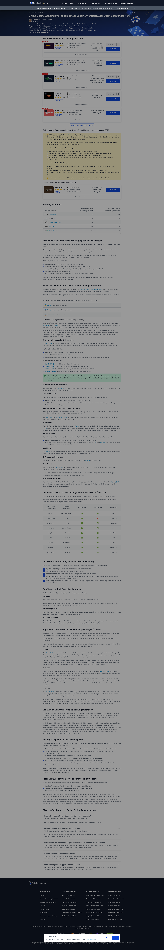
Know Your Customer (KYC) (94, 926)
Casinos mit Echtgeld (93, 899)
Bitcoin (51, 226)
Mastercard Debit (62, 417)
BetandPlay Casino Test (116, 909)
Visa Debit (48, 417)
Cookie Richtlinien (90, 939)
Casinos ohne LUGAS (69, 916)
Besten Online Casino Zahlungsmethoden (51, 8)
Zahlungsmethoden (123, 8)
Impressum (63, 926)
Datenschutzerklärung (38, 926)
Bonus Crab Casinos (92, 919)
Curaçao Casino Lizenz (69, 902)
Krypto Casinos (48, 343)
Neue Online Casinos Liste (94, 906)
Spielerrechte (44, 912)
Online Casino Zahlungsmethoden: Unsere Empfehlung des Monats (90, 8)
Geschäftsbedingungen (76, 926)
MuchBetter (46, 451)
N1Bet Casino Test (114, 906)
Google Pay (57, 325)
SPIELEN (113, 49)
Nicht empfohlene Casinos (48, 916)
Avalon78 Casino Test (115, 919)
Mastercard (50, 315)
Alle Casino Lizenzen (68, 895)
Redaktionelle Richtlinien (48, 902)
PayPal (45, 428)
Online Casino (89, 30)
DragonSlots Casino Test (116, 899)
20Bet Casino (50, 692)
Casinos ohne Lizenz (68, 909)
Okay (115, 938)
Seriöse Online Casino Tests (95, 895)
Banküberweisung (55, 222)
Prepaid (87, 460)
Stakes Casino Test (114, 895)
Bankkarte (61, 388)
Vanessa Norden (47, 19)
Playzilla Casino (104, 671)
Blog (81, 928)
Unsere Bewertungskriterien (49, 899)
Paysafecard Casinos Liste (94, 912)
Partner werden (45, 909)
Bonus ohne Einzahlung (93, 902)
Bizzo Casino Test (114, 902)
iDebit (70, 135)
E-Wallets (76, 426)
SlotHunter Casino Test (115, 912)
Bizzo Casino (50, 653)
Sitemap (87, 928)
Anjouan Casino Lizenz (69, 906)
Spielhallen (46, 26)
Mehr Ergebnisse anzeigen (82, 125)
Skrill (95, 443)
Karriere (42, 906)
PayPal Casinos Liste (93, 909)
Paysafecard (51, 310)
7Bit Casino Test (113, 916)
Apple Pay (52, 214)
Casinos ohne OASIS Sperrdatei (72, 912)
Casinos (34, 12)
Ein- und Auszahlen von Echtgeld (91, 289)
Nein (107, 938)
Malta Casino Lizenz (68, 899)
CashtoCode (115, 482)
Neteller (102, 443)
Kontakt (42, 919)
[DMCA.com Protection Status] (110, 934)
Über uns (43, 895)
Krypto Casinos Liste (93, 916)
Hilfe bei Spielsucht (111, 926)
